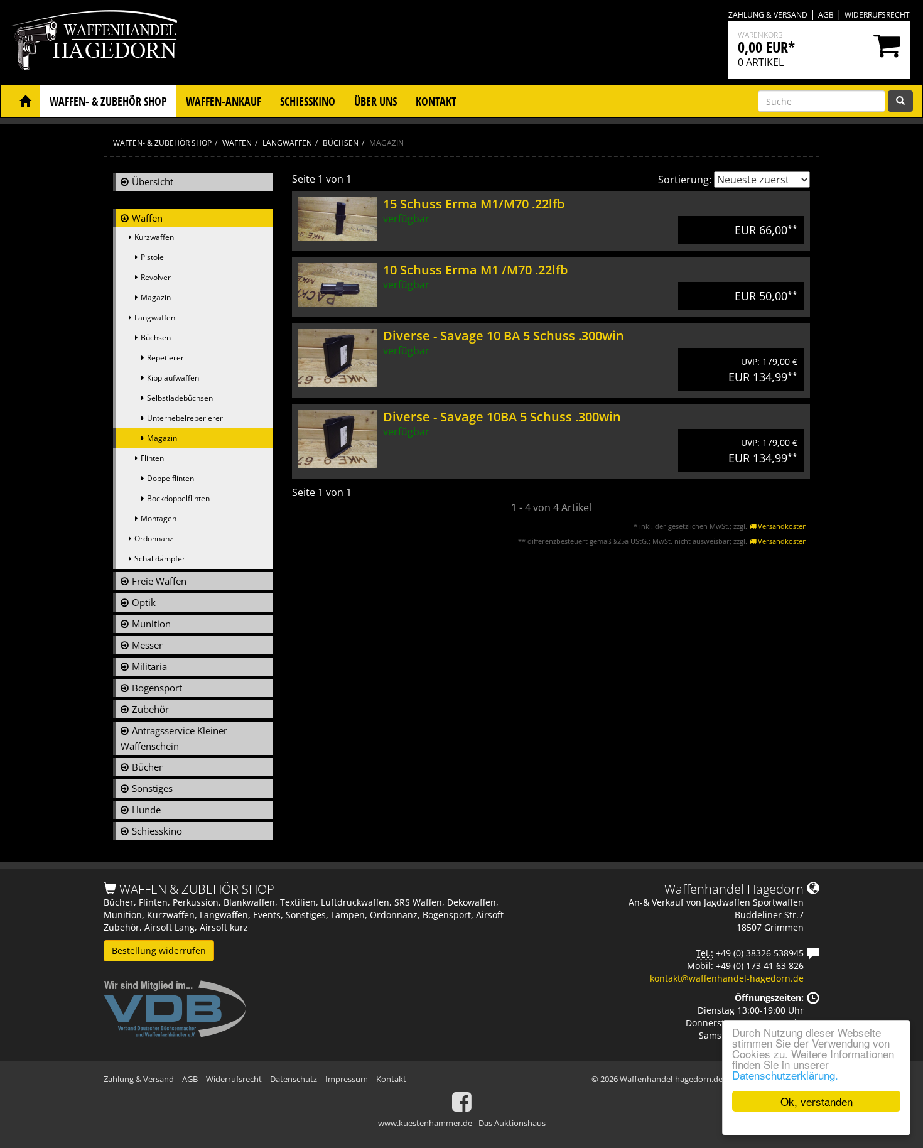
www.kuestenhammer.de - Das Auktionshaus (462, 1123)
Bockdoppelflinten (178, 498)
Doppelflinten (170, 478)
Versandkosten (781, 526)
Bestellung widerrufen (159, 950)
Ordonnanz (153, 538)
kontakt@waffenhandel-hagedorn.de (727, 978)
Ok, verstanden (816, 1101)
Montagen (158, 518)
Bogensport (157, 687)
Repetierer (165, 357)
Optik (144, 602)
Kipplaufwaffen (173, 377)
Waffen (147, 218)
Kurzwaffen (154, 237)
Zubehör (150, 709)
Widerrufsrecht (877, 14)
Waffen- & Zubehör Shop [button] (108, 101)
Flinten (152, 458)
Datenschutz (293, 1079)
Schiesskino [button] (307, 101)
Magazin (156, 297)
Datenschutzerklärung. (785, 1075)
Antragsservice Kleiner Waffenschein (174, 738)
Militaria (149, 666)
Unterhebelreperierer (185, 418)
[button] (25, 101)
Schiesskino (157, 831)
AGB (826, 14)
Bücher (147, 767)
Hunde (146, 809)
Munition (151, 623)
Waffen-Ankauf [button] (223, 101)
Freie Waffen (159, 581)
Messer (147, 645)
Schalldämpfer (159, 558)
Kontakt (391, 1079)
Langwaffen (154, 317)
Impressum (346, 1079)
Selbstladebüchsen (180, 398)
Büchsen (156, 337)
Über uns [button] (375, 101)
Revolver (156, 277)
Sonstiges (152, 788)
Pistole (152, 257)
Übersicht (152, 181)
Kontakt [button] (436, 101)
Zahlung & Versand (767, 14)
